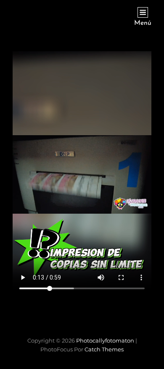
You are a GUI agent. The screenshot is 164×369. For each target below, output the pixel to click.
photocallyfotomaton (105, 340)
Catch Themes (104, 349)
